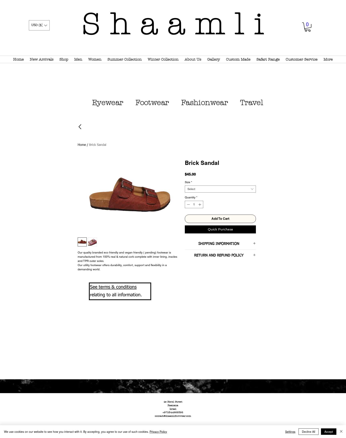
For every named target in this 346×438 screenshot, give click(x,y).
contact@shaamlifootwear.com (173, 416)
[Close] (341, 431)
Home (82, 145)
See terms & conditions (113, 287)
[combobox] (220, 189)
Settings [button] (290, 432)
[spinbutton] (194, 204)
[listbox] (39, 25)
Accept (328, 432)
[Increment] (200, 204)
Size (188, 182)
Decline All (308, 432)
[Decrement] (187, 204)
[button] (39, 25)
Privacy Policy (158, 432)
